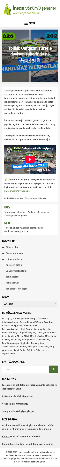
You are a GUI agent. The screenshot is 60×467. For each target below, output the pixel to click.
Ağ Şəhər (18, 325)
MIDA (26, 336)
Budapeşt (13, 332)
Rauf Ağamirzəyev (10, 343)
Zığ (28, 350)
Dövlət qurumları (14, 252)
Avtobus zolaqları (10, 322)
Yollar (23, 350)
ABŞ (4, 318)
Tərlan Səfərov (9, 346)
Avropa (34, 198)
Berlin (5, 332)
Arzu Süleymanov (21, 318)
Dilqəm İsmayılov (27, 332)
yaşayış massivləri (10, 350)
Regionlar (25, 343)
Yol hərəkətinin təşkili (17, 288)
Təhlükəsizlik (12, 276)
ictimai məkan (9, 336)
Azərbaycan (7, 325)
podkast (31, 339)
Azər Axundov (45, 322)
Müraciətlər (50, 336)
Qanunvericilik (42, 339)
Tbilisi (40, 198)
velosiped (32, 346)
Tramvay (35, 343)
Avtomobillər (26, 322)
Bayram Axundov (34, 329)
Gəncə (53, 332)
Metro (20, 336)
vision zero (43, 346)
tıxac (42, 343)
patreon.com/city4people (17, 190)
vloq (44, 198)
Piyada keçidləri (18, 339)
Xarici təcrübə (17, 198)
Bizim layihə (12, 246)
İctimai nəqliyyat (14, 258)
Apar (9, 318)
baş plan (47, 329)
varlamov (21, 346)
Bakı (35, 325)
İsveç (47, 350)
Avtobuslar (43, 318)
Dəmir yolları (43, 332)
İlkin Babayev (37, 350)
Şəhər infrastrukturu (16, 270)
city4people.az (25, 452)
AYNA (35, 322)
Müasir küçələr (37, 336)
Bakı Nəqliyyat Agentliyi (13, 329)
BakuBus (28, 325)
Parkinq (5, 339)
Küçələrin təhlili (14, 264)
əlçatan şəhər (8, 353)
